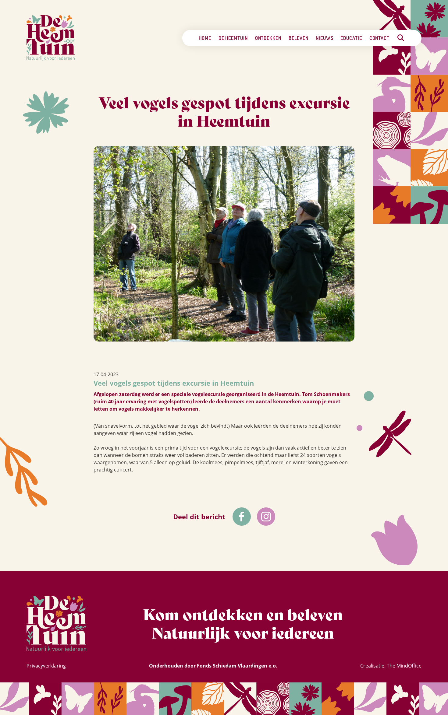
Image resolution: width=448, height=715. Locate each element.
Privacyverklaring (46, 665)
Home (205, 38)
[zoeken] (400, 37)
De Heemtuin (233, 38)
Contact (379, 38)
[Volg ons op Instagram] (266, 516)
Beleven (298, 38)
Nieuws (324, 38)
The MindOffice (404, 665)
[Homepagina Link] (51, 38)
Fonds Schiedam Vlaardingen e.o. (237, 665)
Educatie (351, 38)
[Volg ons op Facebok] (242, 516)
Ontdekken (268, 38)
